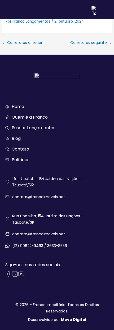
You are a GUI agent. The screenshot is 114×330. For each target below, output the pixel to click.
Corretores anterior (22, 42)
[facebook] (8, 274)
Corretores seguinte (91, 42)
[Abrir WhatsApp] (101, 316)
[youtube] (21, 274)
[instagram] (15, 274)
